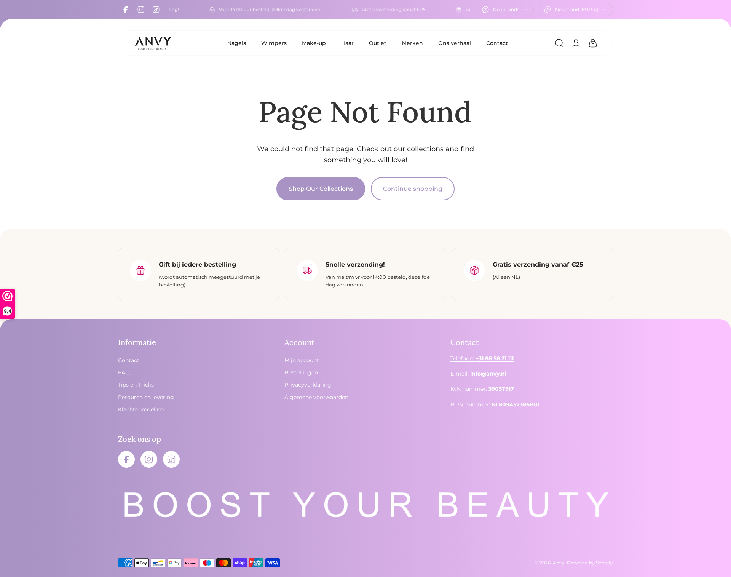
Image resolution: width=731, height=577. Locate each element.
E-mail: (478, 373)
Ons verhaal (454, 43)
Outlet (377, 43)
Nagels (236, 43)
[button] (559, 43)
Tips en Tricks (136, 385)
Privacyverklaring (307, 385)
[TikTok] (156, 9)
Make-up (314, 43)
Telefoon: (482, 358)
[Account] (576, 43)
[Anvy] (153, 43)
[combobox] (505, 9)
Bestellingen (301, 372)
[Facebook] (125, 9)
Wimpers (274, 43)
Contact (497, 43)
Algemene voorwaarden (316, 397)
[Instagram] (140, 9)
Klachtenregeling (141, 409)
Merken (412, 43)
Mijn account (301, 360)
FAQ (124, 372)
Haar (347, 43)
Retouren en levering (146, 397)
